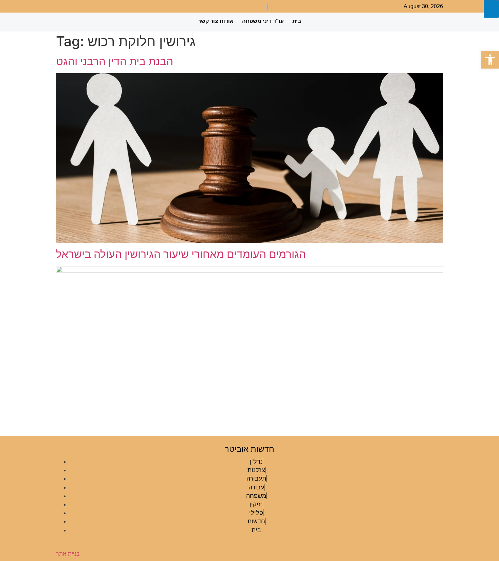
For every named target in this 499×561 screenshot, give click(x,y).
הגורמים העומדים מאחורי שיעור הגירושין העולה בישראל (181, 254)
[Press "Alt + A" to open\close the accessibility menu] (491, 9)
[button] (490, 60)
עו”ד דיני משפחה (263, 21)
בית (296, 21)
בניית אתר (68, 553)
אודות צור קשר (216, 21)
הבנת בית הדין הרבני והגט (114, 61)
